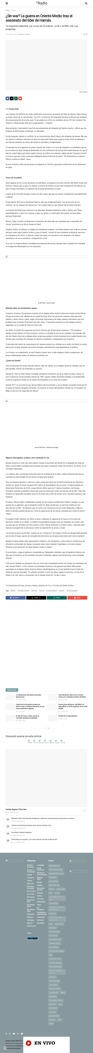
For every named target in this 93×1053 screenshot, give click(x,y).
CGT (50, 893)
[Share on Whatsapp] (16, 98)
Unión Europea (72, 591)
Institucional (31, 926)
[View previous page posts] (44, 728)
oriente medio (51, 591)
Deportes (30, 883)
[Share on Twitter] (11, 98)
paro (60, 1004)
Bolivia (51, 889)
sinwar (61, 591)
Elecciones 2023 (31, 905)
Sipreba (52, 1020)
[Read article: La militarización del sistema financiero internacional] (10, 697)
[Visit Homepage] (46, 3)
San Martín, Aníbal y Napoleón (21, 832)
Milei (63, 992)
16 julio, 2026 (21, 699)
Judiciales (40, 865)
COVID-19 (52, 913)
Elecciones (31, 897)
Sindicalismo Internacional (41, 913)
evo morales (53, 947)
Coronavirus (53, 903)
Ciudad (29, 875)
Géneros (30, 917)
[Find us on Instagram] (18, 1033)
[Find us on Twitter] (10, 1033)
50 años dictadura (30, 866)
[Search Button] (86, 3)
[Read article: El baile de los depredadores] (52, 718)
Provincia (40, 899)
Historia (29, 923)
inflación (52, 977)
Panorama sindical (56, 1000)
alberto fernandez (55, 869)
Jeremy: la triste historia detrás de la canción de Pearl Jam (31, 825)
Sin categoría (40, 908)
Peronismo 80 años (41, 889)
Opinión (27, 34)
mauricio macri (54, 988)
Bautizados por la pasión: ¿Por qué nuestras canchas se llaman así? (34, 839)
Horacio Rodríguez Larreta (56, 972)
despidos (52, 928)
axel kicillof (53, 881)
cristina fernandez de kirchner (55, 919)
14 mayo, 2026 (21, 720)
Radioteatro (41, 902)
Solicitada (40, 923)
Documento (31, 891)
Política (39, 896)
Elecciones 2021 (31, 901)
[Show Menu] (7, 3)
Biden (13, 591)
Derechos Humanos (30, 887)
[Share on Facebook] (7, 98)
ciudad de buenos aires (55, 898)
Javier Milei (53, 985)
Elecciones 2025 (31, 910)
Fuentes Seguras (55, 963)
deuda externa (54, 931)
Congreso (30, 877)
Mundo (13, 10)
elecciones (53, 935)
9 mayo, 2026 (63, 718)
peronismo (53, 1008)
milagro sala (53, 992)
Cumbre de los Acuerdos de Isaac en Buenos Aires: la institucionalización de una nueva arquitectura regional (30, 706)
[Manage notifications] (5, 1048)
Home (7, 10)
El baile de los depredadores (67, 716)
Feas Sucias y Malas (56, 951)
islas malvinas (54, 981)
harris (41, 591)
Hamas (34, 591)
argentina (52, 877)
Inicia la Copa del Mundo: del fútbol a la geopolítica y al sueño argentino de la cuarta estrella (72, 706)
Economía (30, 894)
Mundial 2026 (40, 878)
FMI (50, 955)
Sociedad (40, 920)
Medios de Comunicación (42, 874)
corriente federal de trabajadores (56, 908)
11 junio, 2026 (63, 711)
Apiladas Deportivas (56, 873)
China (57, 893)
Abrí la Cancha (54, 866)
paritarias (52, 1004)
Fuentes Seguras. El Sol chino (16, 809)
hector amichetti (55, 966)
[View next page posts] (48, 728)
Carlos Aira (61, 889)
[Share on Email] (20, 98)
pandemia (52, 996)
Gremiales (30, 920)
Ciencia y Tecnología (31, 871)
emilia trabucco (55, 939)
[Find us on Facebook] (6, 1033)
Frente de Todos (55, 959)
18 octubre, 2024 (11, 34)
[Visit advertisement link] (46, 644)
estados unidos (23, 591)
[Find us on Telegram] (22, 1033)
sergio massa (54, 1016)
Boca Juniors (54, 885)
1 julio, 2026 (21, 711)
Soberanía (40, 917)
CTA (50, 924)
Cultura (29, 880)
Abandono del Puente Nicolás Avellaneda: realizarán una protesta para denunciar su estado (42, 818)
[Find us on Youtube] (14, 1033)
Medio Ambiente (40, 869)
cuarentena (59, 924)
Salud (39, 905)
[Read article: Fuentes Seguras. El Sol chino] (46, 778)
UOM (59, 1020)
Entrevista (30, 914)
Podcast (40, 893)
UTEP (51, 1023)
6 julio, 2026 (63, 699)
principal (52, 1012)
